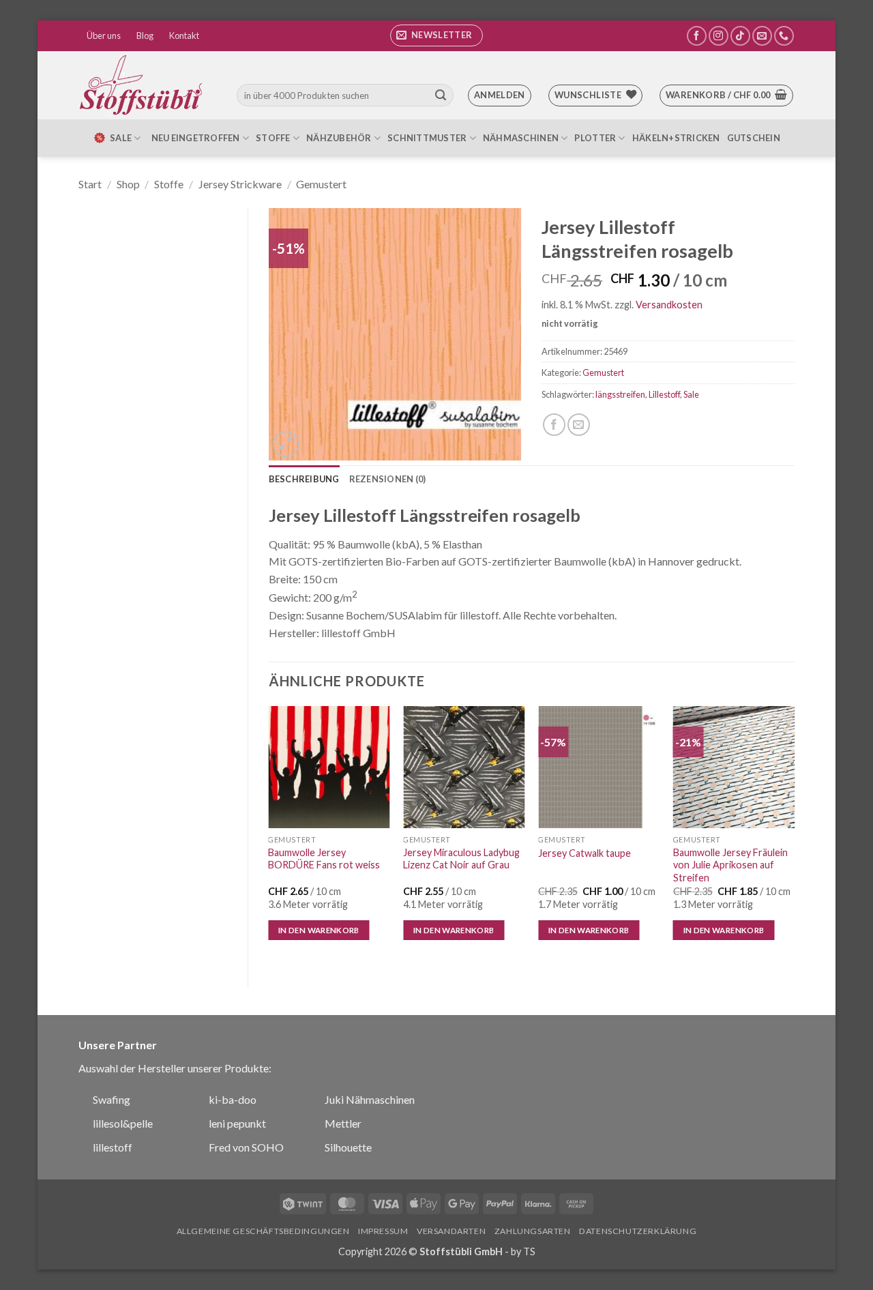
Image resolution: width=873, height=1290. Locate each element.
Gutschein (753, 137)
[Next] (794, 835)
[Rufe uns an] (784, 36)
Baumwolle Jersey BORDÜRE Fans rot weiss (324, 859)
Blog (144, 35)
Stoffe (273, 137)
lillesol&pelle (123, 1123)
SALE (121, 137)
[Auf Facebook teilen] (554, 424)
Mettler (343, 1123)
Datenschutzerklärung (637, 1231)
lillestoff (112, 1147)
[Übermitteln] (440, 95)
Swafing (111, 1099)
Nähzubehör (339, 137)
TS (529, 1251)
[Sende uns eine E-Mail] (762, 36)
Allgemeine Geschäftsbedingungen (263, 1231)
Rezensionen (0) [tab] (387, 478)
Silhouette (348, 1147)
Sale (691, 394)
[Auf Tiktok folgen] (740, 36)
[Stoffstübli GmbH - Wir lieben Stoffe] (143, 85)
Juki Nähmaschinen (370, 1099)
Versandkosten (669, 304)
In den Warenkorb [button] (318, 930)
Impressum (383, 1231)
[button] (436, 35)
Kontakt (184, 35)
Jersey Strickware (240, 183)
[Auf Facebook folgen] (697, 36)
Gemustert (321, 183)
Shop (128, 183)
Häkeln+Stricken (676, 137)
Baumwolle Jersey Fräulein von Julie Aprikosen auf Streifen (730, 865)
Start (90, 183)
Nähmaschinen (521, 137)
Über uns (104, 35)
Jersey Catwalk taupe (584, 853)
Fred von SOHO (246, 1147)
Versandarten (451, 1231)
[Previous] (269, 835)
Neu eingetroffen (195, 137)
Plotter (595, 137)
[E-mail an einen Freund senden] (578, 424)
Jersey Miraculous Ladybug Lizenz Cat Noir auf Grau (461, 859)
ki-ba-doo (232, 1099)
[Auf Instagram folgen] (718, 36)
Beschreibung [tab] (304, 478)
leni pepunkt (237, 1123)
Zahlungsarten (532, 1231)
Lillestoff (664, 394)
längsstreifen (620, 394)
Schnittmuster (427, 137)
